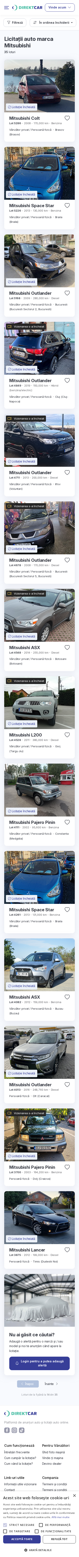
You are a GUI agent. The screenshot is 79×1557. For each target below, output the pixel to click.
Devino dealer (52, 1463)
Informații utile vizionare (20, 1484)
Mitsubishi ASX (24, 647)
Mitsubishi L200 (25, 735)
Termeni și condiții (54, 1484)
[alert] (39, 1524)
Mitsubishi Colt (24, 118)
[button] (14, 22)
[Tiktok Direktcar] (21, 1430)
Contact (9, 1490)
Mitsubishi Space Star (31, 205)
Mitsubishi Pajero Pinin (32, 822)
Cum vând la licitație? (18, 1463)
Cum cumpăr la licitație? (20, 1458)
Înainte (49, 1384)
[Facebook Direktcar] (7, 1430)
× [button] (74, 1495)
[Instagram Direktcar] (14, 1430)
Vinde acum (57, 7)
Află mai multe (61, 1517)
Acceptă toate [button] (21, 1539)
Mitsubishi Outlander (30, 293)
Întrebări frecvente (17, 1452)
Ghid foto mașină (53, 1452)
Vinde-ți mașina (52, 1458)
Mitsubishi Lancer (27, 1250)
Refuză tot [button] (59, 1539)
